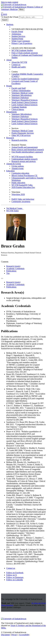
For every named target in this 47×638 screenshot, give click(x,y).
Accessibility (24, 635)
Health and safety (18, 67)
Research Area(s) (13, 266)
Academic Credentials (15, 268)
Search (4, 20)
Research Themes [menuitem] (18, 145)
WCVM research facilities (22, 157)
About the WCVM (19, 62)
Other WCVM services (21, 135)
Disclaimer (5, 635)
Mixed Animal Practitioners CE (24, 175)
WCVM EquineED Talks (22, 185)
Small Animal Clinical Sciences (24, 102)
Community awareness (20, 201)
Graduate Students (19, 107)
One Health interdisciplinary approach (27, 152)
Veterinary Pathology (20, 98)
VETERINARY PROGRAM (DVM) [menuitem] (27, 29)
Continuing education (20, 173)
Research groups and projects (23, 161)
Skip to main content (9, 2)
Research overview (19, 140)
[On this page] (2, 278)
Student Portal (17, 39)
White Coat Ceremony (20, 41)
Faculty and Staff (18, 88)
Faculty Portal (17, 31)
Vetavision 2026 (18, 194)
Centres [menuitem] (14, 72)
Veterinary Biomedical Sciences (24, 100)
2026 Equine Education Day (23, 187)
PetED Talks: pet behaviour (22, 199)
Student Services (18, 36)
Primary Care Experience (21, 43)
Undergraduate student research (24, 159)
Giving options (17, 166)
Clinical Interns (17, 109)
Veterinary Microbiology (21, 95)
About (8, 60)
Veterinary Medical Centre (22, 93)
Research (10, 138)
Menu (21, 9)
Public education (18, 182)
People (9, 86)
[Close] (2, 12)
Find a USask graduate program (24, 53)
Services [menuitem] (14, 128)
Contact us (15, 64)
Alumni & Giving (13, 164)
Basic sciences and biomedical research (27, 149)
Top (8, 273)
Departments (11, 112)
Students (9, 24)
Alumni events (17, 168)
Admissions (16, 34)
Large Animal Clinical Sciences (24, 105)
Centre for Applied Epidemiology (25, 79)
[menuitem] (26, 41)
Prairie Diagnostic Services (22, 133)
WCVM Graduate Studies (22, 50)
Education (10, 171)
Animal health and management (24, 147)
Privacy (14, 635)
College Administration (21, 90)
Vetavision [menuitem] (15, 192)
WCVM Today (12, 211)
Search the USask (11, 17)
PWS (4, 14)
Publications (11, 271)
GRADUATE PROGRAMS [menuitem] (23, 48)
